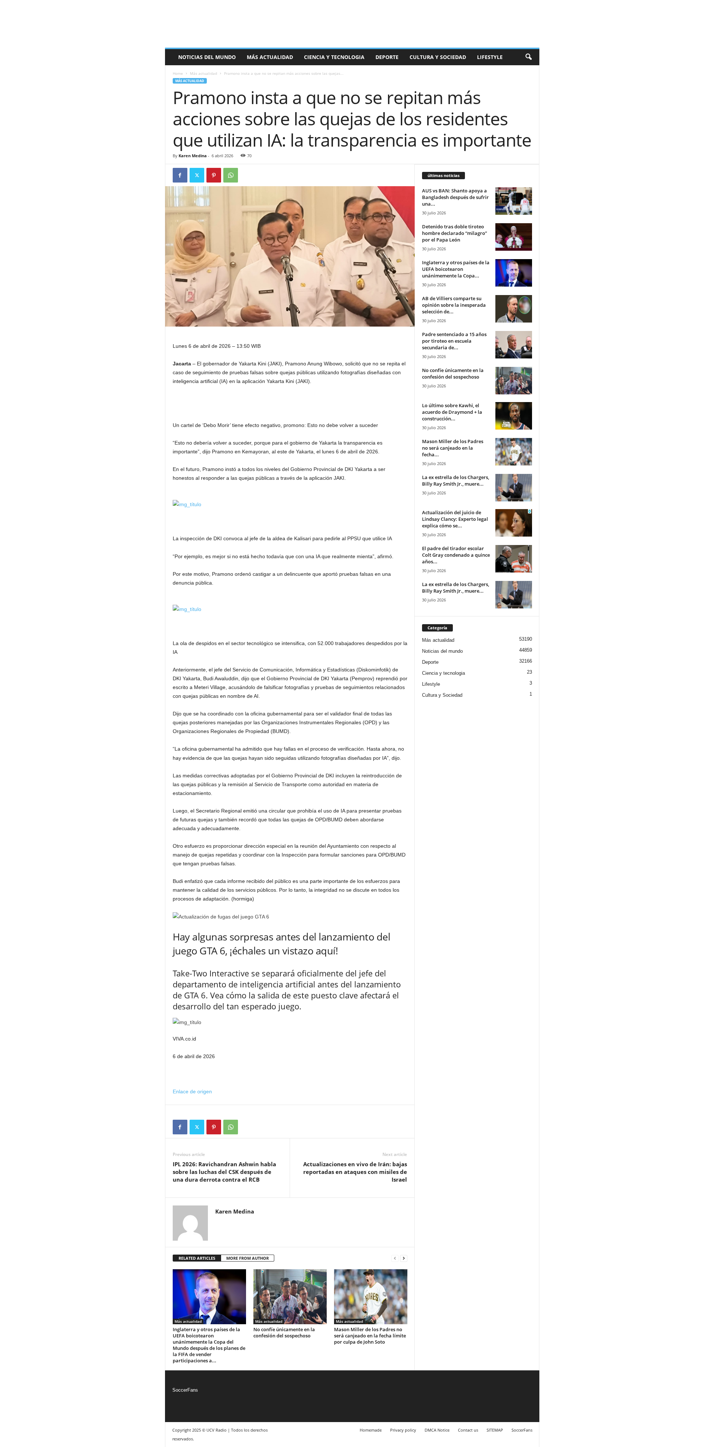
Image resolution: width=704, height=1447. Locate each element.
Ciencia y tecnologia (334, 57)
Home (178, 73)
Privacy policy (403, 1430)
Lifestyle (490, 57)
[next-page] (403, 1258)
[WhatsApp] (230, 175)
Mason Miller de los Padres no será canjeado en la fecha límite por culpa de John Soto (370, 1335)
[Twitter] (197, 175)
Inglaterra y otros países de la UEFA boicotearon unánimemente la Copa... (455, 269)
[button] (528, 57)
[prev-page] (395, 1258)
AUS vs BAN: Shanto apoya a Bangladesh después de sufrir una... (455, 197)
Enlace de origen (192, 1091)
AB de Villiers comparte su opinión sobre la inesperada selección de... (454, 305)
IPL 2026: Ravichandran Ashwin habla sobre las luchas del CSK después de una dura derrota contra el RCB (224, 1171)
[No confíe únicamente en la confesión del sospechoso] (290, 1296)
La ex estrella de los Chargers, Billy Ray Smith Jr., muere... (455, 480)
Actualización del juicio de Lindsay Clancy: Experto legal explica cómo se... (455, 519)
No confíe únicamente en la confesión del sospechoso (284, 1332)
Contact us (468, 1430)
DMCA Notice (437, 1430)
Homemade (371, 1430)
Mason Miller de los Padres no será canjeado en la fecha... (452, 448)
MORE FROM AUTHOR (247, 1258)
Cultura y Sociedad (438, 57)
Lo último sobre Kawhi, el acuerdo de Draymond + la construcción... (452, 412)
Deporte (387, 57)
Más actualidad (270, 57)
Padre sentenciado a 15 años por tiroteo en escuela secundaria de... (454, 341)
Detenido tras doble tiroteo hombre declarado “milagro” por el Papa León (454, 233)
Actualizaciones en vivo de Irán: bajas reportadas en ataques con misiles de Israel (355, 1171)
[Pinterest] (213, 175)
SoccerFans (185, 1390)
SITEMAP (495, 1430)
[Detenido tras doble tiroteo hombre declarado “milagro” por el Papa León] (513, 237)
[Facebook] (180, 175)
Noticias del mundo (207, 57)
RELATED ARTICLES (197, 1258)
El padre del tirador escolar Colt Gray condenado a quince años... (456, 555)
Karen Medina (193, 155)
